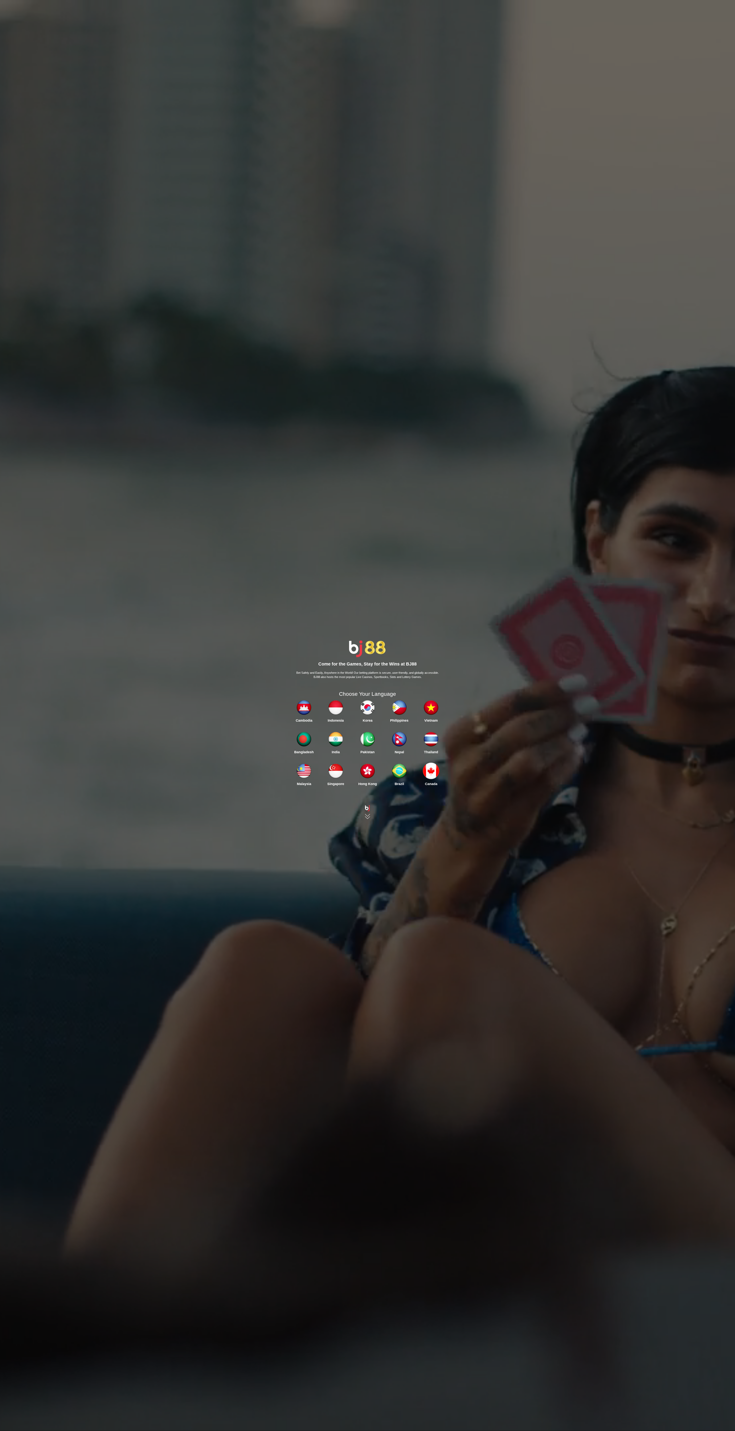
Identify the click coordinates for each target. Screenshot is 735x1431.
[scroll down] (367, 806)
